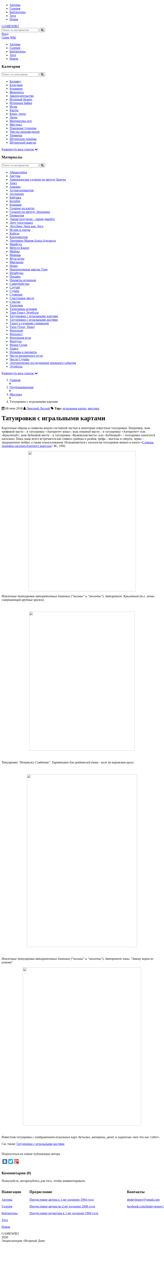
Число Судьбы (19, 359)
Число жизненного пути (26, 355)
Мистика (16, 124)
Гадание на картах (22, 208)
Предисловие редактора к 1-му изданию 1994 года (63, 1213)
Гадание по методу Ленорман (30, 212)
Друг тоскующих (21, 222)
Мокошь (15, 255)
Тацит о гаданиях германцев (29, 323)
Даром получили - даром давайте (32, 219)
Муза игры (17, 258)
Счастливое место (22, 298)
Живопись (17, 92)
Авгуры (15, 176)
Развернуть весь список (18, 149)
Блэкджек (16, 85)
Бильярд (15, 81)
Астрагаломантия (22, 190)
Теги (13, 15)
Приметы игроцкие (23, 280)
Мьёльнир (16, 262)
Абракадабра (18, 172)
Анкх (13, 183)
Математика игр (21, 121)
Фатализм (16, 330)
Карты (14, 110)
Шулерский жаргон (23, 142)
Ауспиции (17, 194)
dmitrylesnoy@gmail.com (143, 1199)
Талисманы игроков (23, 309)
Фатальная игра (20, 337)
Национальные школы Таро (29, 269)
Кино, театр (18, 113)
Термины (16, 135)
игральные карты (74, 408)
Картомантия (19, 237)
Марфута (16, 244)
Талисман (16, 305)
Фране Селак (18, 345)
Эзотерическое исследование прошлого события (43, 363)
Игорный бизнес (21, 99)
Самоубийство (19, 283)
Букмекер (16, 88)
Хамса (14, 348)
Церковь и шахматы (23, 352)
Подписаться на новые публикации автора (31, 1154)
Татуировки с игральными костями (34, 319)
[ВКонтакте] (4, 1161)
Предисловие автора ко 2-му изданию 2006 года (62, 1206)
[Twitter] (10, 1161)
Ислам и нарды (20, 230)
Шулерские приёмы (23, 139)
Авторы (15, 5)
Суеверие (16, 294)
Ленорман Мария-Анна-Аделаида (33, 240)
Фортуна (16, 341)
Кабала (14, 233)
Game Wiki (9, 37)
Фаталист (16, 334)
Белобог (15, 201)
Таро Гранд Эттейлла (24, 312)
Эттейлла (16, 366)
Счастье (15, 301)
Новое (14, 19)
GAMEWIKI (10, 26)
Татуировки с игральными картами (34, 316)
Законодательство (22, 95)
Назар (14, 265)
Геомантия (17, 215)
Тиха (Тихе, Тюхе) (22, 327)
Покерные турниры (23, 128)
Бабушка (15, 197)
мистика (93, 408)
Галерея (15, 8)
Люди (13, 117)
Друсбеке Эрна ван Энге (26, 226)
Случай (15, 287)
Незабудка (16, 273)
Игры (13, 106)
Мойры (15, 251)
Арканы (15, 186)
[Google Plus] (16, 1161)
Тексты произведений (25, 131)
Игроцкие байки (21, 103)
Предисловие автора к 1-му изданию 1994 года (61, 1199)
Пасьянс (15, 276)
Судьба (14, 291)
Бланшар (16, 204)
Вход (5, 34)
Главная (15, 380)
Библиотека (18, 12)
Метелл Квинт (19, 247)
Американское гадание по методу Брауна (38, 179)
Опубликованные (22, 387)
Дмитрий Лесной (38, 408)
